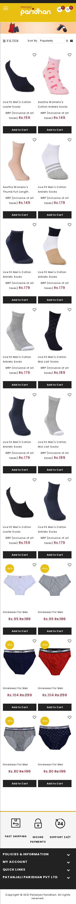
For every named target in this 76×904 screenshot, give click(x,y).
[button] (35, 55)
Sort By (32, 40)
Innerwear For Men (15, 612)
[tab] (11, 41)
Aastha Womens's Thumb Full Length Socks (15, 191)
